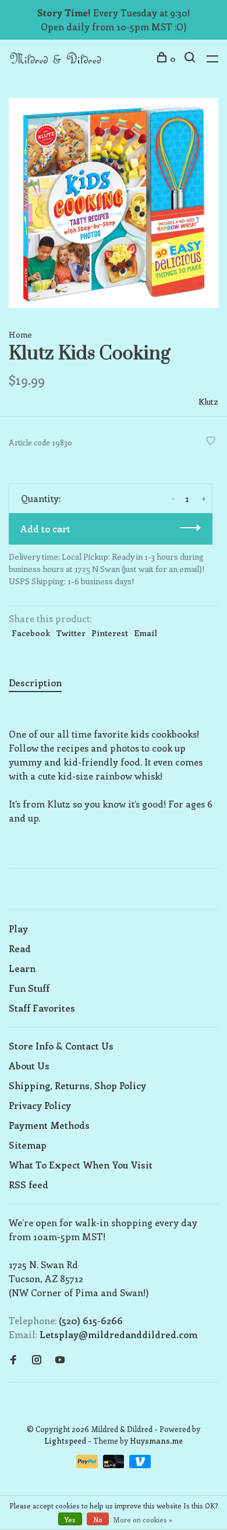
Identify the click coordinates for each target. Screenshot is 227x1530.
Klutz (208, 401)
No (97, 1519)
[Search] (191, 58)
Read (20, 948)
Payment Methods (49, 1125)
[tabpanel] (113, 203)
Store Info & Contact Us (61, 1046)
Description (35, 682)
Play (18, 928)
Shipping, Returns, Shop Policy (77, 1085)
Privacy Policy (40, 1105)
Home (20, 334)
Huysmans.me (156, 1440)
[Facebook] (13, 1360)
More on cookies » (143, 1519)
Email (145, 632)
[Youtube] (60, 1360)
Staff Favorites (42, 1008)
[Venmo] (140, 1464)
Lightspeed (65, 1440)
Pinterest (109, 632)
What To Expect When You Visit (80, 1165)
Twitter (71, 632)
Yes (70, 1519)
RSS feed (28, 1184)
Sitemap (28, 1145)
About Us (29, 1065)
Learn (22, 968)
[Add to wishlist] (210, 441)
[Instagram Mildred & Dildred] (36, 1360)
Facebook (31, 632)
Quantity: (41, 498)
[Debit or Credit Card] (115, 1464)
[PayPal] (88, 1464)
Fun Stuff (29, 988)
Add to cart (45, 528)
